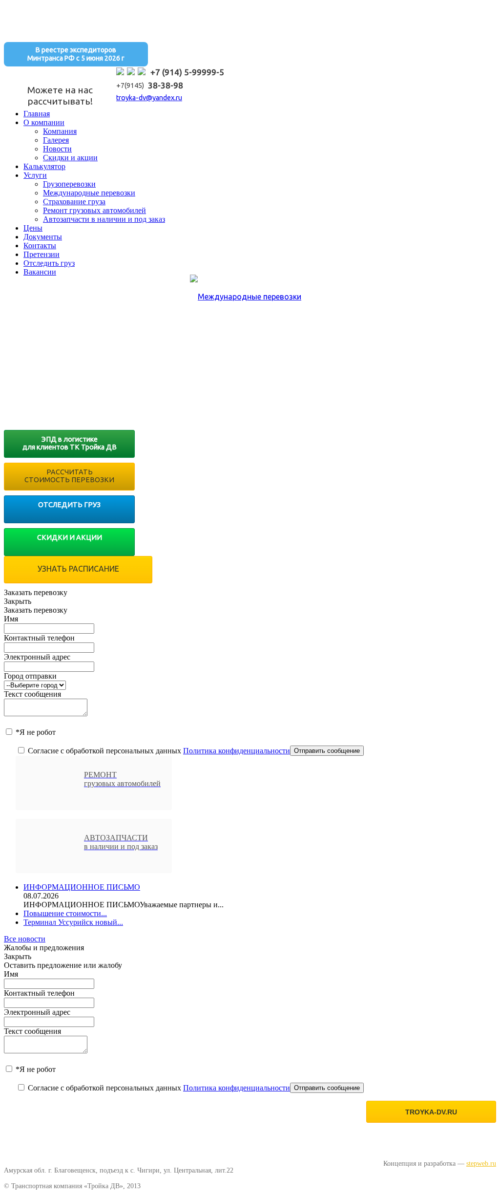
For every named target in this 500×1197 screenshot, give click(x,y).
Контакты (39, 245)
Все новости (24, 939)
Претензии (41, 254)
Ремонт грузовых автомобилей (94, 210)
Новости (57, 149)
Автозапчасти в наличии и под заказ (104, 219)
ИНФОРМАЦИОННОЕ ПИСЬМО (81, 887)
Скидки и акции (70, 157)
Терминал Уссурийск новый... (73, 922)
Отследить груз (49, 263)
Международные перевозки (89, 193)
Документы (42, 237)
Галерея (56, 140)
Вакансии (39, 272)
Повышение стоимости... (65, 913)
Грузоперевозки (69, 184)
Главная (36, 113)
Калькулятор (44, 166)
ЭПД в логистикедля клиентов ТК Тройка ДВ (69, 443)
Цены (32, 228)
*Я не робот (35, 732)
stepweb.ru (481, 1163)
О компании (43, 122)
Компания (60, 131)
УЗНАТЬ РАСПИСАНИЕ (78, 568)
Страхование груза (74, 201)
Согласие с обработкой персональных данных (158, 751)
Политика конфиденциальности (236, 751)
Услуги (35, 175)
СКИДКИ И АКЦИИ (69, 537)
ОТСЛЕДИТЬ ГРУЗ (69, 505)
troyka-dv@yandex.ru (149, 98)
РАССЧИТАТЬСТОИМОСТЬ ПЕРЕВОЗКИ (69, 476)
